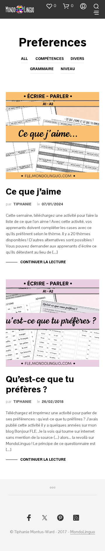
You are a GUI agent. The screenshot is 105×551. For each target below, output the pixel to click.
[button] (51, 6)
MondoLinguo (82, 532)
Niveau (68, 68)
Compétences (50, 58)
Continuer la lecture (43, 261)
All (24, 58)
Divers (77, 58)
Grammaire (42, 68)
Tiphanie (22, 204)
